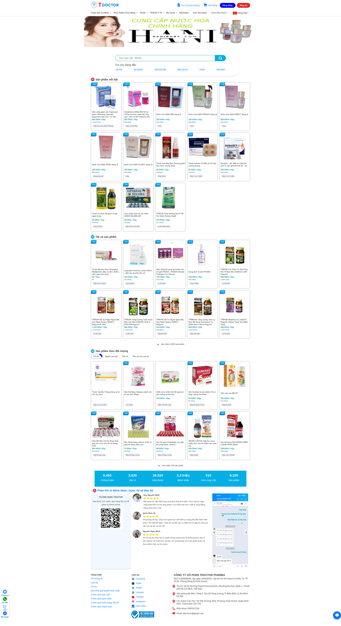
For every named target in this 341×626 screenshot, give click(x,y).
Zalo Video (141, 606)
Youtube (140, 597)
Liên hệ (94, 583)
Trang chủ (5, 595)
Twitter (139, 588)
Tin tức (94, 587)
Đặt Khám (184, 13)
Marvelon (221, 69)
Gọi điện (5, 602)
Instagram (140, 601)
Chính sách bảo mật (100, 594)
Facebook (140, 579)
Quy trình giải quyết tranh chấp (105, 590)
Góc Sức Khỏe (200, 13)
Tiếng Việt (242, 13)
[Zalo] (5, 606)
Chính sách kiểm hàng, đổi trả (105, 602)
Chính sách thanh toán (101, 606)
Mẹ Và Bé (170, 13)
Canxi (202, 69)
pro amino (138, 69)
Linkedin (140, 592)
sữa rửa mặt (160, 69)
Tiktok (138, 583)
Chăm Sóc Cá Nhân (100, 13)
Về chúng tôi (97, 579)
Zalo (5, 610)
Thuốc (143, 13)
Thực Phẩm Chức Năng (124, 13)
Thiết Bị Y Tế (156, 13)
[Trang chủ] (5, 592)
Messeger (5, 617)
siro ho (119, 69)
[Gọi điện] (5, 599)
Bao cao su (183, 69)
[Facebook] (5, 613)
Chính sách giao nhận (101, 598)
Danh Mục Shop (218, 13)
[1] (220, 58)
